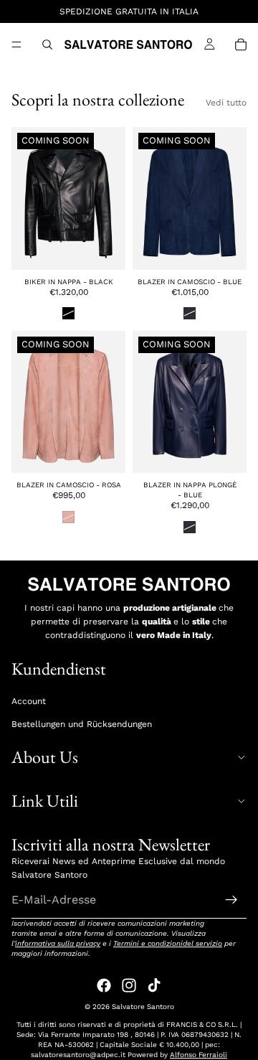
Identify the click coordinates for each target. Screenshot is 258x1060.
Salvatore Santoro (143, 1006)
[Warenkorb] (241, 44)
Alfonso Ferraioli (198, 1055)
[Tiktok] (154, 985)
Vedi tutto (226, 103)
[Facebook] (104, 985)
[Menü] (16, 44)
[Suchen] (47, 44)
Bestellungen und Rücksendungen (81, 723)
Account (28, 701)
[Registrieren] (231, 899)
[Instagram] (129, 985)
